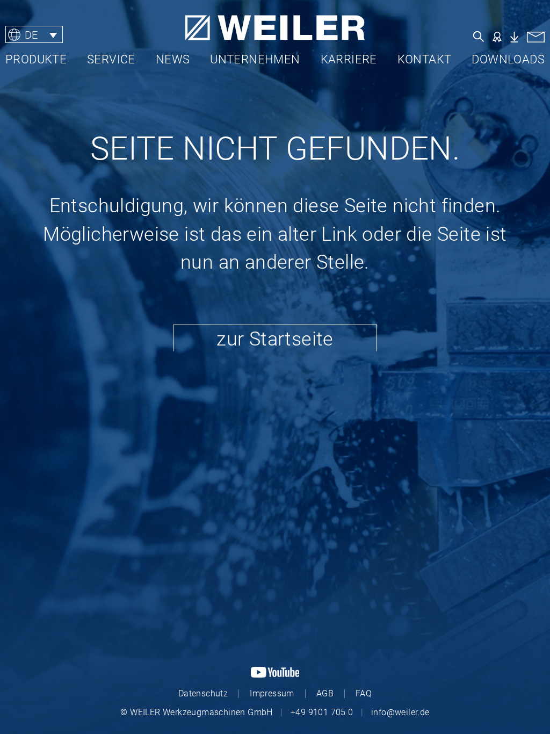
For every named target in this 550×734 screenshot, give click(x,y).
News (173, 59)
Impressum (272, 693)
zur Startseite (275, 339)
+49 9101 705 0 (322, 712)
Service (111, 59)
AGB (325, 693)
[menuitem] (34, 35)
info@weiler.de (400, 712)
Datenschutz (203, 693)
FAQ (364, 693)
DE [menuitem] (31, 34)
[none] (72, 35)
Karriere (349, 59)
